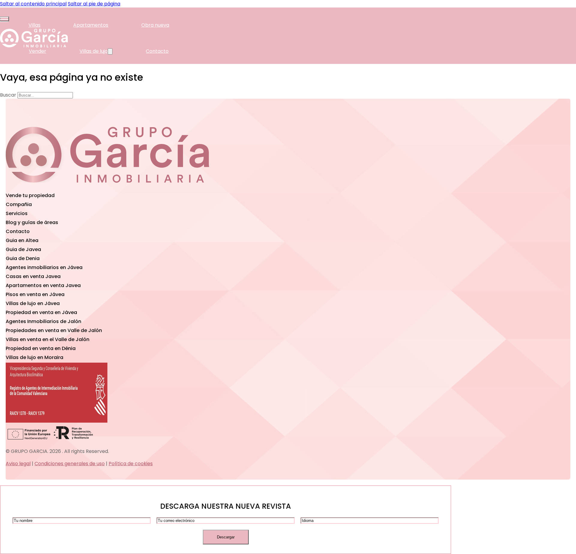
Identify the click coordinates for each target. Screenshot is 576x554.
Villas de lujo (94, 51)
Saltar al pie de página (94, 3)
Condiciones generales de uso (69, 463)
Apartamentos (90, 25)
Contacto (157, 51)
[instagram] (175, 187)
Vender (37, 51)
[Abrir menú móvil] (4, 18)
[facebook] (107, 187)
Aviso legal (18, 463)
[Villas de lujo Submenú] (110, 51)
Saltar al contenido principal (33, 3)
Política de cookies (131, 463)
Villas (34, 25)
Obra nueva (155, 25)
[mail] (40, 187)
